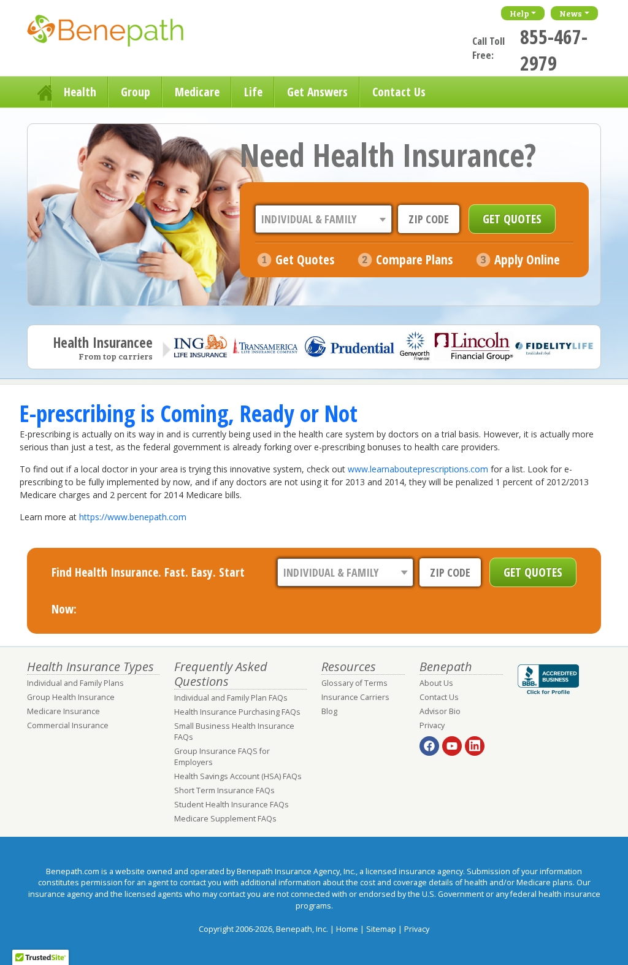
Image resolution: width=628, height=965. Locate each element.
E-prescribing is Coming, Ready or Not (189, 413)
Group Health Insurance (71, 697)
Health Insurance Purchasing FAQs (237, 712)
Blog (329, 711)
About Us (436, 683)
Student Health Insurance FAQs (231, 804)
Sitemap (381, 929)
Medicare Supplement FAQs (225, 818)
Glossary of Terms (354, 683)
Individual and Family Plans (75, 683)
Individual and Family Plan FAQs (231, 698)
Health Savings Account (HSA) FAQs (238, 776)
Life (253, 91)
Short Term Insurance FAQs (224, 790)
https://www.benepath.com (132, 517)
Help (519, 13)
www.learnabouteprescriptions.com (418, 469)
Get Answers (317, 91)
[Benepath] (119, 33)
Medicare (197, 91)
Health (80, 91)
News (570, 13)
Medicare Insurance (63, 711)
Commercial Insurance (68, 725)
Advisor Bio (440, 711)
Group (135, 91)
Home (39, 92)
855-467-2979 (554, 49)
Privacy (432, 725)
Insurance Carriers (355, 697)
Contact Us (399, 91)
